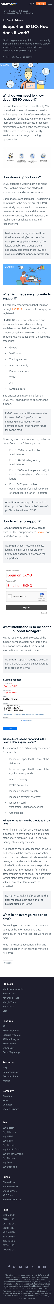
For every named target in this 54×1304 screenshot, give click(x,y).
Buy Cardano (9, 1158)
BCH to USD (9, 1237)
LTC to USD (8, 1228)
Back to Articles (15, 20)
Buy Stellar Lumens (13, 1154)
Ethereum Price (11, 1186)
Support (8, 963)
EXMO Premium (11, 1031)
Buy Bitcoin (8, 1128)
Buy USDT (8, 1136)
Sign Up (41, 3)
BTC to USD (9, 1215)
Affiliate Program (11, 1039)
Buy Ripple (8, 1141)
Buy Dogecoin (10, 1167)
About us (7, 1096)
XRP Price (8, 1195)
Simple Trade (9, 993)
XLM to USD (9, 1241)
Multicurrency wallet (13, 989)
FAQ (5, 1068)
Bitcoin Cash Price (12, 1199)
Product (6, 57)
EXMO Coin (8, 1048)
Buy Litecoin (9, 1145)
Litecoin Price (10, 1191)
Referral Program (12, 1035)
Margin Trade (9, 1002)
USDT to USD (9, 1224)
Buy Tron (7, 1162)
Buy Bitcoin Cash (11, 1149)
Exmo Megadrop (11, 1052)
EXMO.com (16, 57)
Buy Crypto (8, 1006)
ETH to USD (9, 1219)
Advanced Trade (11, 998)
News (5, 1100)
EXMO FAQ (18, 309)
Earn (5, 1011)
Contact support (11, 1072)
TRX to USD (9, 1245)
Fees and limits (10, 1076)
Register (42, 532)
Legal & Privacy (11, 1109)
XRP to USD (9, 1232)
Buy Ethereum (10, 1132)
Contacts (7, 1105)
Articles (6, 1081)
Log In (31, 3)
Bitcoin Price (9, 1182)
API (4, 1026)
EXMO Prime (9, 1044)
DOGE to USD (9, 1250)
